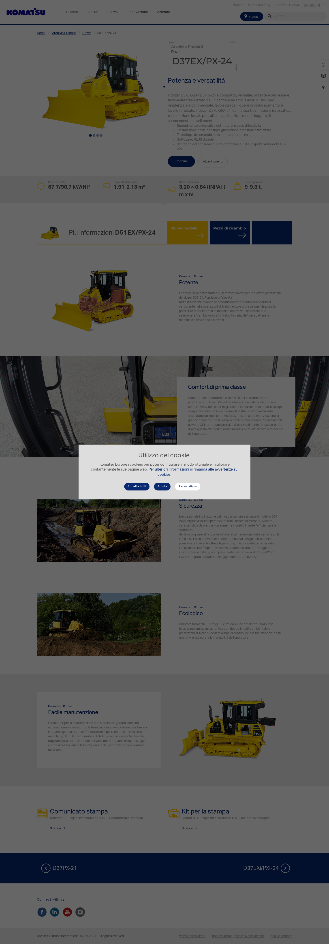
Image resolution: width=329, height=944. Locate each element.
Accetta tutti (137, 486)
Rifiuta (162, 486)
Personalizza (188, 486)
